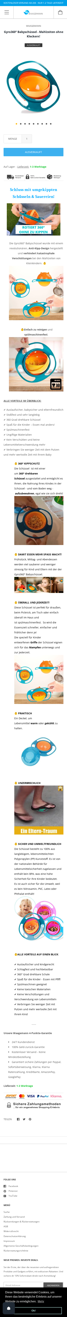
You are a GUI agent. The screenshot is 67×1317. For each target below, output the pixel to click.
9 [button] (50, 124)
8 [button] (46, 124)
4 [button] (29, 124)
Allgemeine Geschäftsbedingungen (21, 1245)
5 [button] (33, 124)
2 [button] (20, 124)
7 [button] (42, 124)
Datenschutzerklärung (15, 1236)
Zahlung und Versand (14, 1216)
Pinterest (13, 1190)
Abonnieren (53, 1285)
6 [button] (38, 124)
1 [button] (16, 124)
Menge (12, 138)
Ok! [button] (33, 1310)
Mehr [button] (41, 1301)
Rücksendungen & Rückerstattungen (21, 1221)
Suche (7, 1211)
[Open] (9, 1308)
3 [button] (25, 124)
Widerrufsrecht (11, 1231)
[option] (33, 85)
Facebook (13, 1186)
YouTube (13, 1195)
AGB (6, 1226)
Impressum (9, 1241)
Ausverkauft (33, 152)
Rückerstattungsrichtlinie (16, 1250)
